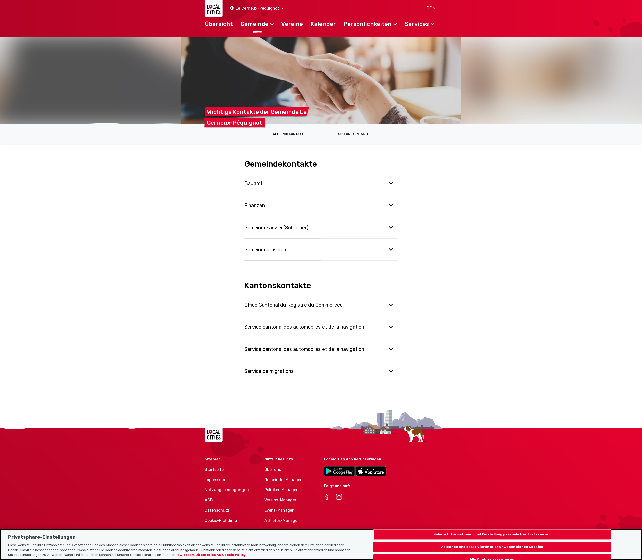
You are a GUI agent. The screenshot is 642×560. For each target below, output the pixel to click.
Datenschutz (217, 510)
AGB (209, 500)
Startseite (214, 469)
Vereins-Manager (280, 500)
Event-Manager (279, 510)
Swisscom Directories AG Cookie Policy (211, 555)
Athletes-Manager (281, 520)
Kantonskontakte (353, 134)
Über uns (272, 469)
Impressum (215, 479)
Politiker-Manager (281, 489)
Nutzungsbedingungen (227, 489)
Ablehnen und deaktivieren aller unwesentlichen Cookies (492, 547)
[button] (257, 8)
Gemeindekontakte (289, 134)
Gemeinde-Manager (283, 479)
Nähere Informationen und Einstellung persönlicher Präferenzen (492, 534)
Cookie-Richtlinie (221, 520)
